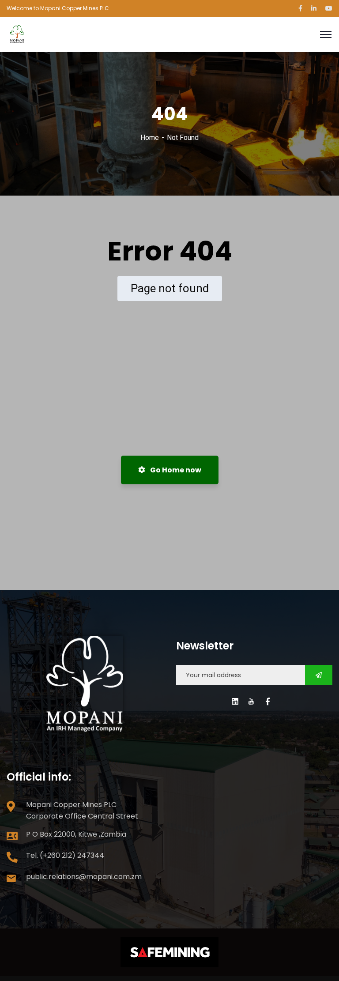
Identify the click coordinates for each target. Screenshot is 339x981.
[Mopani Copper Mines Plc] (17, 34)
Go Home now (175, 470)
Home (149, 137)
